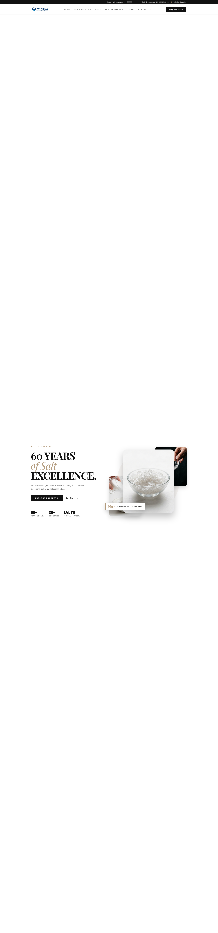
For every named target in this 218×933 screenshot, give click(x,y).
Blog (131, 9)
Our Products (82, 9)
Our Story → (72, 498)
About (98, 9)
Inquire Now (176, 9)
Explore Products (46, 498)
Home (67, 9)
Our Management (115, 9)
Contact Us (145, 9)
